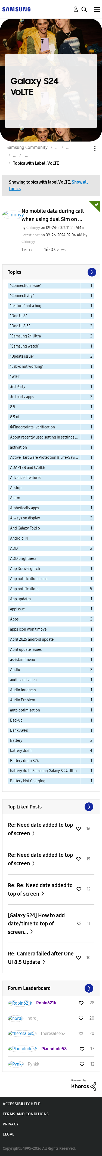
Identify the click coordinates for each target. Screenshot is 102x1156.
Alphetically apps (24, 508)
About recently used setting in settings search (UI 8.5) (45, 437)
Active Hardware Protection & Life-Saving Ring (45, 457)
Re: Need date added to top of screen (40, 829)
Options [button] (85, 148)
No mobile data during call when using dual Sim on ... (52, 215)
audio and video (23, 680)
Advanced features (25, 477)
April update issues (26, 649)
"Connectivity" (22, 295)
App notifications (24, 589)
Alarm (15, 498)
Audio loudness (23, 690)
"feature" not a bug (25, 306)
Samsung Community (27, 147)
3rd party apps (22, 397)
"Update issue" (22, 356)
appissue (17, 609)
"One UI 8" (18, 316)
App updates (20, 599)
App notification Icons (28, 578)
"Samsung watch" (24, 346)
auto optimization (25, 710)
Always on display (25, 518)
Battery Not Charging (27, 781)
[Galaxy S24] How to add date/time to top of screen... (36, 923)
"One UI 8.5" (20, 326)
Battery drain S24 (24, 760)
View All (51, 806)
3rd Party (17, 386)
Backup (16, 720)
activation (18, 447)
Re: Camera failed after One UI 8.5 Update (41, 957)
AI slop (15, 488)
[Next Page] (91, 272)
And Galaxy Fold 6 (25, 528)
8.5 (12, 407)
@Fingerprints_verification (32, 427)
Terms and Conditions (26, 1114)
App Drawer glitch (25, 568)
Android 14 (19, 538)
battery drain (21, 750)
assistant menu (22, 659)
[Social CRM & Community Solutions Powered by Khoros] (84, 1084)
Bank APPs (19, 730)
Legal (8, 1134)
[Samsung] (16, 8)
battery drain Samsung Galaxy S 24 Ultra (43, 771)
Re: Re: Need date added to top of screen (40, 889)
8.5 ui (14, 417)
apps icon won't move (28, 629)
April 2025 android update (32, 639)
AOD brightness (23, 558)
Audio (15, 669)
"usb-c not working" (27, 366)
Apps (14, 619)
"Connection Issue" (25, 285)
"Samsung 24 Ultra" (26, 336)
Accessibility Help (22, 1104)
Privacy (10, 1124)
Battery (16, 740)
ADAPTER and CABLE (27, 467)
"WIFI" (15, 376)
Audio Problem (22, 700)
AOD (14, 548)
